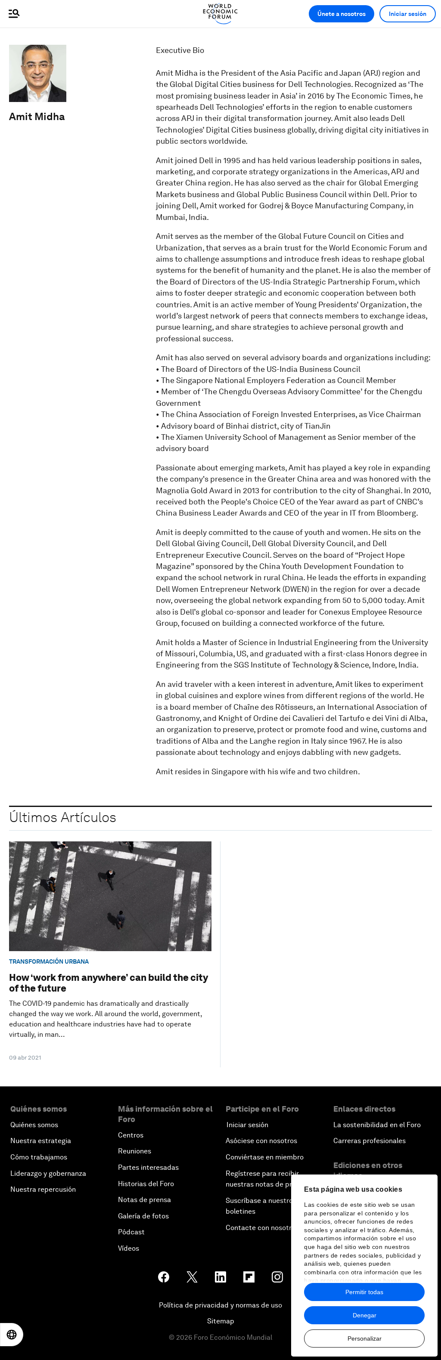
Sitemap (220, 1321)
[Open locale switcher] (11, 1334)
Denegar (364, 1315)
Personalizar (365, 1338)
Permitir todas (364, 1292)
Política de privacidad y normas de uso (220, 1305)
